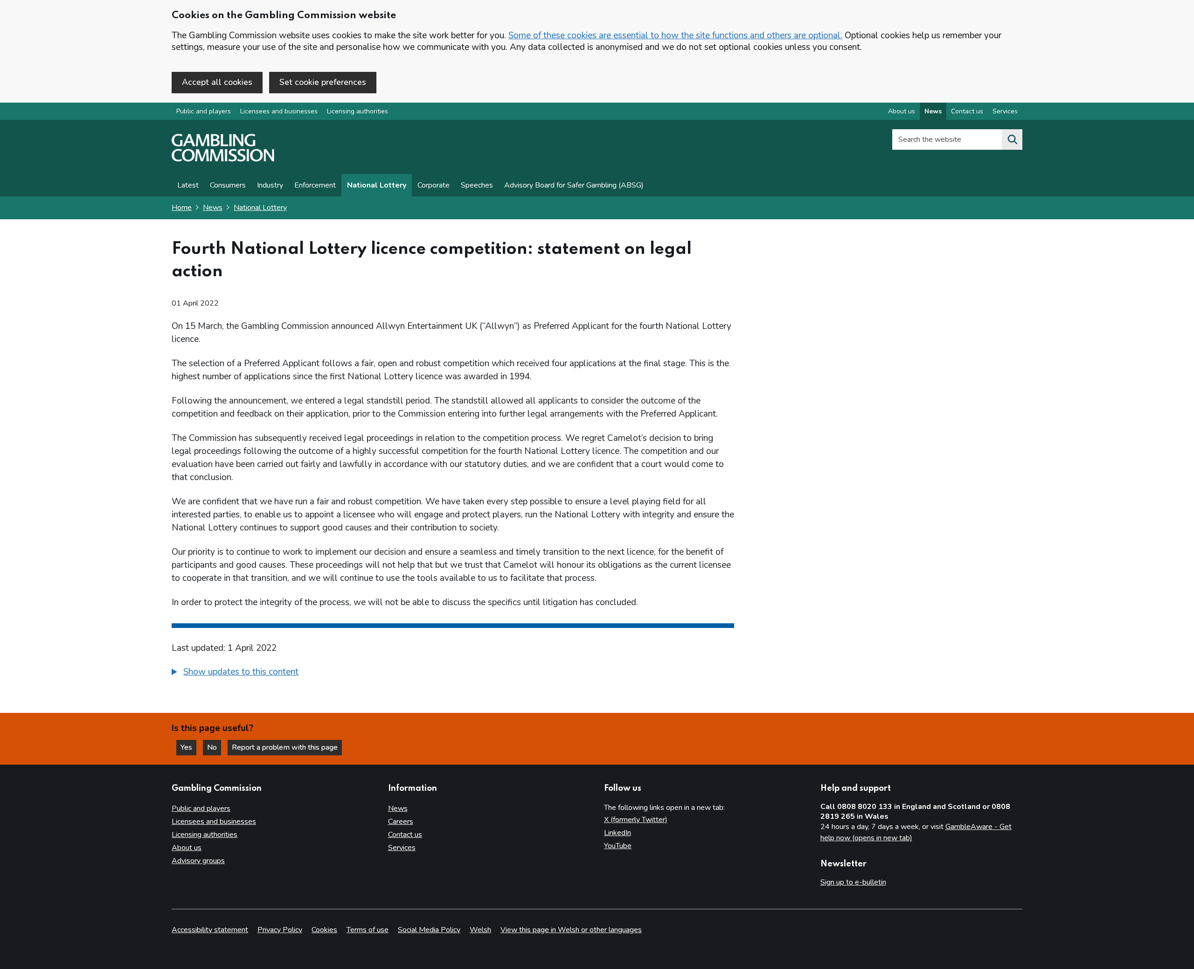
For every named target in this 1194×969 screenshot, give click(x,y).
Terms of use (368, 930)
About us (901, 111)
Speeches (477, 185)
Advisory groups (198, 861)
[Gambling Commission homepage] (223, 159)
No (214, 747)
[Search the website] (1012, 139)
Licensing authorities (357, 111)
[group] (453, 673)
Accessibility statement (210, 930)
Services (1005, 111)
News (933, 111)
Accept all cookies (217, 82)
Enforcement (315, 185)
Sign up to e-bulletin (853, 882)
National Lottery (376, 185)
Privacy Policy (279, 930)
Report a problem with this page (285, 747)
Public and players (203, 111)
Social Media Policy (429, 930)
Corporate (433, 185)
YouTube (618, 846)
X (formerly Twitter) (635, 820)
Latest (188, 185)
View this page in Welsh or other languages (571, 930)
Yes (188, 747)
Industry (270, 185)
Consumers (228, 185)
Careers (400, 821)
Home (182, 207)
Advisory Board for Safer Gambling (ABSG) (574, 185)
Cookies (324, 930)
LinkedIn (617, 833)
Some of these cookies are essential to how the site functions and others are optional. (675, 35)
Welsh (480, 930)
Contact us (967, 111)
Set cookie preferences (322, 82)
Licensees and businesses (279, 111)
